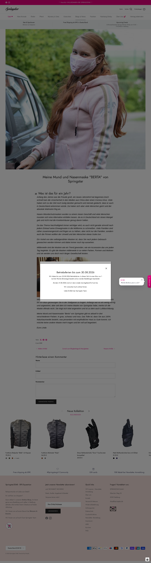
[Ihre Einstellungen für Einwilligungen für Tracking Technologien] (147, 559)
